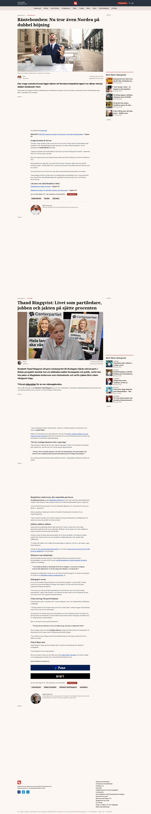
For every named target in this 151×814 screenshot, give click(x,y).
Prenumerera (122, 3)
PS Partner (99, 803)
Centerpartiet (36, 687)
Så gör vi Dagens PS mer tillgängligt (107, 805)
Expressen (43, 130)
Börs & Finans (55, 8)
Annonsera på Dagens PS (103, 798)
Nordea (46, 198)
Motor (88, 8)
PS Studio (114, 8)
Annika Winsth (36, 198)
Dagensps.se (21, 15)
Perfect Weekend (104, 8)
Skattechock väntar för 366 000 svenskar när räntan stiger (49, 190)
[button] (60, 667)
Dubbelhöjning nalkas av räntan (41, 186)
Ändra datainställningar (103, 807)
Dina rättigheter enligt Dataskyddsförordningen (110, 794)
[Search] (129, 3)
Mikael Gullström (47, 694)
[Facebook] (19, 792)
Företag (81, 8)
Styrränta (56, 198)
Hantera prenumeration (103, 782)
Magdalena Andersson (56, 500)
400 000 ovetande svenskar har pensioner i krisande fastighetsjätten (61, 134)
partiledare (83, 687)
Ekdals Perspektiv (50, 687)
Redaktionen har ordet (102, 800)
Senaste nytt (37, 8)
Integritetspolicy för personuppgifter (107, 790)
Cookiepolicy (100, 792)
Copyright (99, 788)
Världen (46, 8)
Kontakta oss (100, 786)
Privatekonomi (66, 8)
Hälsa (94, 8)
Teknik (74, 8)
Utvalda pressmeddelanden (104, 784)
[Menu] (132, 3)
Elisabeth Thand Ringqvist (68, 687)
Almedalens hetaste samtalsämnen (52, 575)
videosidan (30, 384)
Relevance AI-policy (102, 796)
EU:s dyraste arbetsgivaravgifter (48, 549)
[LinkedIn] (27, 792)
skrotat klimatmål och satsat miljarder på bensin (71, 560)
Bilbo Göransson (47, 205)
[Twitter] (23, 792)
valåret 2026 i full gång (68, 655)
